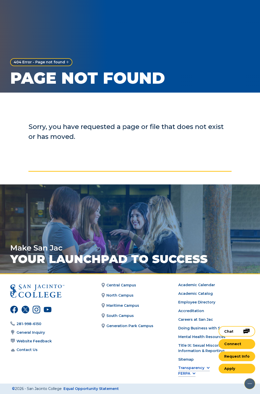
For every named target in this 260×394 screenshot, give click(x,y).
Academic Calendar (196, 285)
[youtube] (46, 310)
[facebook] (13, 310)
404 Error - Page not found (39, 62)
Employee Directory (196, 302)
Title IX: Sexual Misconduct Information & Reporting (203, 348)
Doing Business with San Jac (205, 328)
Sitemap (186, 359)
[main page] (33, 11)
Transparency (191, 368)
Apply (229, 368)
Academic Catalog (195, 293)
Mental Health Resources (201, 336)
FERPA (184, 373)
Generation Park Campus (129, 326)
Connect (232, 344)
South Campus (120, 315)
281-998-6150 (29, 324)
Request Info (237, 356)
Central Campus (121, 285)
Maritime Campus (122, 305)
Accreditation (191, 311)
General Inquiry (31, 332)
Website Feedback (34, 341)
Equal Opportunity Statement (91, 388)
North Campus (120, 295)
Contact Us (27, 349)
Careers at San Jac (195, 319)
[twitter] (24, 310)
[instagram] (35, 310)
